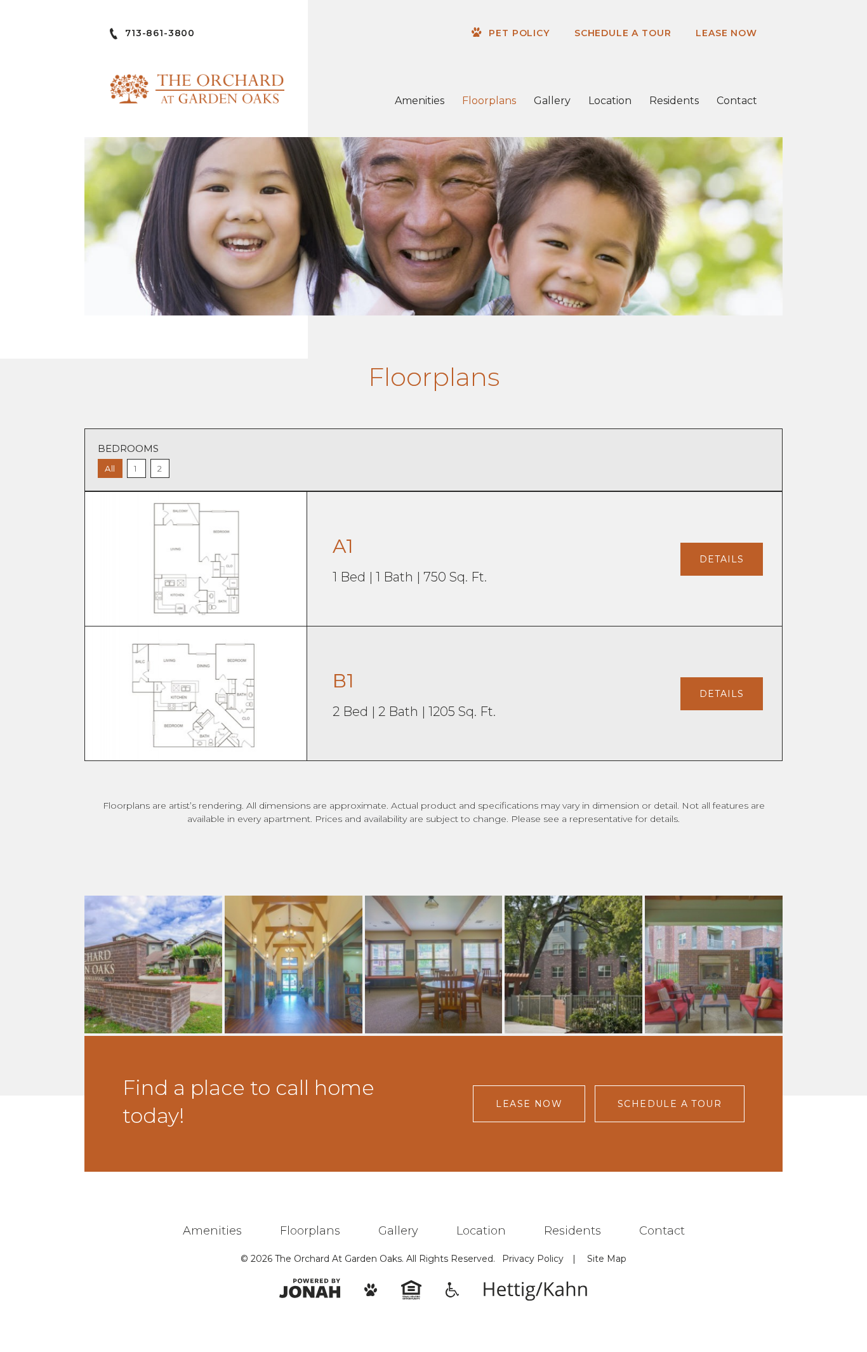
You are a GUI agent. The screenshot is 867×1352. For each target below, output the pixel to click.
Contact (737, 101)
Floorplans (489, 101)
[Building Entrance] (293, 964)
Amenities (419, 101)
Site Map (606, 1258)
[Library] (434, 964)
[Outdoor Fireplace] (714, 964)
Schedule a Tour (623, 33)
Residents (674, 101)
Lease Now (726, 33)
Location (610, 101)
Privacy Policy (533, 1258)
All (110, 468)
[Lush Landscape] (573, 964)
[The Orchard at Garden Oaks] (153, 964)
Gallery (552, 101)
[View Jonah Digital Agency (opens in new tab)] (309, 1288)
